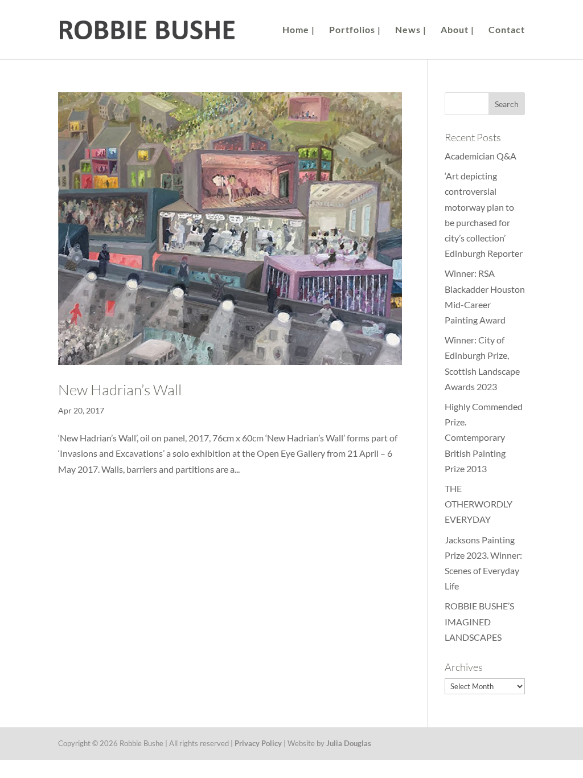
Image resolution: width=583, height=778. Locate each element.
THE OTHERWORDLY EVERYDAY (478, 504)
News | (410, 30)
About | (457, 30)
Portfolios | (355, 30)
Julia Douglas (348, 743)
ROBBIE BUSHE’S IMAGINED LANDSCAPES (479, 621)
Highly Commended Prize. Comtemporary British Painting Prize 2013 (484, 437)
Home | (298, 30)
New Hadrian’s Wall (120, 389)
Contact (506, 30)
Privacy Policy (258, 743)
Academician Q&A (480, 155)
